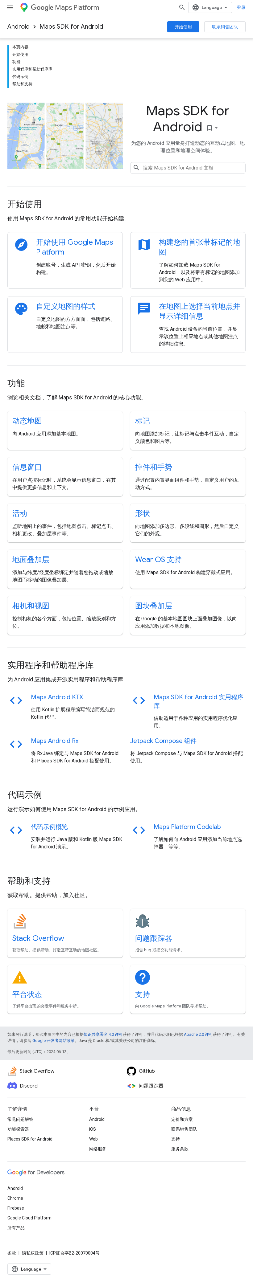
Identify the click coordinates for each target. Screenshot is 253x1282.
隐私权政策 (33, 1253)
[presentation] (126, 204)
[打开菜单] (10, 7)
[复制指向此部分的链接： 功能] (33, 384)
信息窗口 (27, 467)
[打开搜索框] (182, 7)
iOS (92, 1129)
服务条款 (180, 1148)
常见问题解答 (20, 1119)
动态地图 (27, 421)
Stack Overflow (38, 938)
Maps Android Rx (54, 741)
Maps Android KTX (57, 697)
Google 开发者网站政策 (53, 1040)
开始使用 (183, 27)
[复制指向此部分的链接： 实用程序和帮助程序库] (102, 666)
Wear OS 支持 (158, 559)
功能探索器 (18, 1129)
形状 (142, 513)
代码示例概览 (49, 827)
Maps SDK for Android (71, 27)
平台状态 (27, 994)
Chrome (15, 1198)
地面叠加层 (30, 559)
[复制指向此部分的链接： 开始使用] (50, 205)
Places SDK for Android (29, 1139)
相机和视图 (30, 605)
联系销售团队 (225, 27)
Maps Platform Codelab (187, 827)
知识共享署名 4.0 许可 (103, 1034)
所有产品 (16, 1227)
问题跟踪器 (153, 938)
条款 (11, 1253)
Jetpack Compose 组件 (163, 741)
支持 (142, 994)
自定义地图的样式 (65, 306)
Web (93, 1139)
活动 (19, 513)
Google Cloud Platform (29, 1217)
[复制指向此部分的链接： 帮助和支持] (59, 881)
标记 (142, 421)
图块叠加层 (153, 605)
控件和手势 (153, 467)
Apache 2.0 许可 (198, 1034)
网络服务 (97, 1148)
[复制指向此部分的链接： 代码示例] (50, 795)
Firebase (15, 1208)
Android (18, 27)
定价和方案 (182, 1119)
